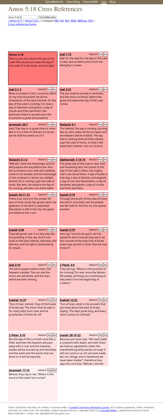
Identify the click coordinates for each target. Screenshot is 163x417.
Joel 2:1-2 (15, 89)
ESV (90, 21)
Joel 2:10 (14, 265)
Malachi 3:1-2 (18, 160)
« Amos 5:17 (15, 21)
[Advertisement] (131, 29)
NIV (57, 21)
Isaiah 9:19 (67, 195)
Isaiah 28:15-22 (70, 335)
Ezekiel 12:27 (17, 300)
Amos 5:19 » (32, 21)
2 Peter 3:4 (67, 265)
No (105, 54)
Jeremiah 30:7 (18, 124)
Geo (73, 2)
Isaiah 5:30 (16, 230)
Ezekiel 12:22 (68, 300)
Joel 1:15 (65, 54)
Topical (90, 2)
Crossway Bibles (108, 410)
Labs (104, 2)
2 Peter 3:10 (17, 335)
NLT (67, 21)
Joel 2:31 (65, 89)
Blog (112, 2)
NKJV (73, 21)
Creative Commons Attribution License (89, 407)
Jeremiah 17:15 (19, 370)
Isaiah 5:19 (67, 230)
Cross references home (22, 24)
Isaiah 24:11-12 (19, 195)
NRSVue (82, 21)
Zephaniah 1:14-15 (72, 160)
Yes (100, 54)
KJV (62, 21)
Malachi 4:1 (68, 124)
